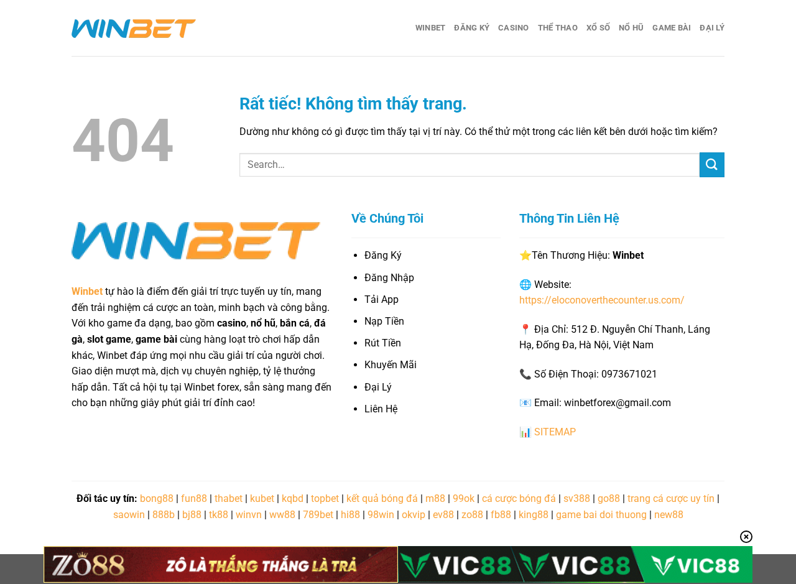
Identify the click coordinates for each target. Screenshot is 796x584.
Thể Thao (558, 27)
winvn (249, 515)
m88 (435, 498)
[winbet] (134, 28)
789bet (318, 515)
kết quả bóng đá (382, 498)
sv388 (576, 498)
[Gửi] (712, 164)
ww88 (282, 515)
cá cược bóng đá (519, 498)
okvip (413, 515)
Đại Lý (712, 27)
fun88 (194, 498)
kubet (262, 498)
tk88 (218, 515)
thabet (229, 498)
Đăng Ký (471, 27)
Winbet (430, 27)
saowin (129, 515)
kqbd (292, 498)
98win (381, 515)
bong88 (157, 498)
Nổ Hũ (631, 27)
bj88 (191, 515)
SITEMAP (555, 432)
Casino (513, 27)
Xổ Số (598, 27)
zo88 (472, 515)
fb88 (501, 515)
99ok (463, 498)
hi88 (350, 515)
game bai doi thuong (601, 515)
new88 (668, 515)
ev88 (443, 515)
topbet (325, 498)
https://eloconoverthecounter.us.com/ (602, 300)
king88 (533, 515)
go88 (609, 498)
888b (163, 515)
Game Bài (671, 27)
